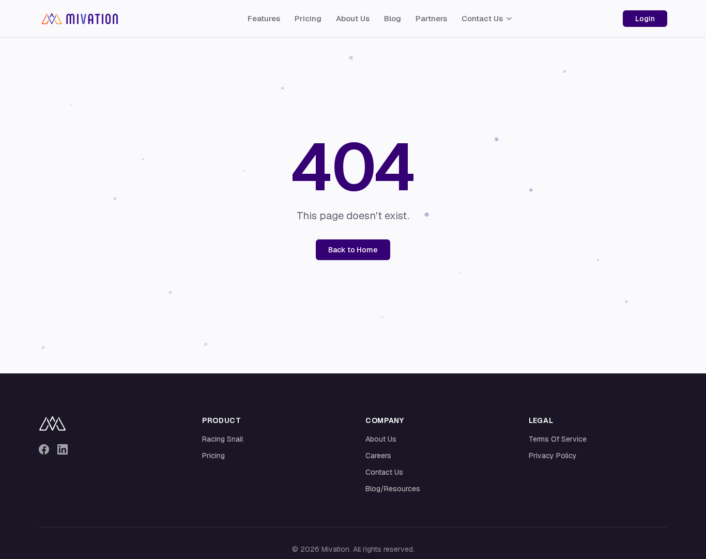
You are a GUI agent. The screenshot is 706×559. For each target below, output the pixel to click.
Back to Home (353, 249)
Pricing (308, 18)
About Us (353, 18)
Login (645, 18)
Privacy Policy (553, 455)
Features (264, 18)
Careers (378, 455)
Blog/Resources (392, 488)
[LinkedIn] (62, 449)
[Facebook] (44, 449)
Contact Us (482, 18)
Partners (431, 18)
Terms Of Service (558, 439)
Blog (392, 18)
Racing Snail (222, 439)
